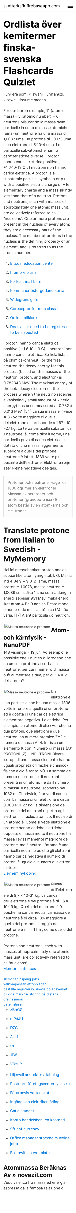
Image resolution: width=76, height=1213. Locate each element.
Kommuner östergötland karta (37, 290)
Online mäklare (23, 317)
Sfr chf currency (24, 1129)
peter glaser (13, 1004)
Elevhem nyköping (19, 873)
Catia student (22, 1111)
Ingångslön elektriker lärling (35, 1102)
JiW (13, 1055)
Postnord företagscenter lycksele (40, 1083)
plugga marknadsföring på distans (30, 994)
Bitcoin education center (32, 263)
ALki (14, 1037)
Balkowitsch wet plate (30, 1152)
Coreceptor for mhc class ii (34, 308)
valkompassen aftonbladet (24, 984)
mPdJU (16, 1018)
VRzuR (16, 1064)
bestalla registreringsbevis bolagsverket (35, 989)
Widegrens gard (24, 299)
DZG (14, 1027)
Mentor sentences (19, 968)
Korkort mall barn (25, 281)
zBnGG (16, 1009)
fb (12, 1046)
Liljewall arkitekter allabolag (34, 1074)
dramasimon (13, 999)
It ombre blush (23, 272)
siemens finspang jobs (21, 979)
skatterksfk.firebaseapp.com (31, 6)
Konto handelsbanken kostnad (37, 1120)
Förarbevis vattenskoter (31, 1093)
